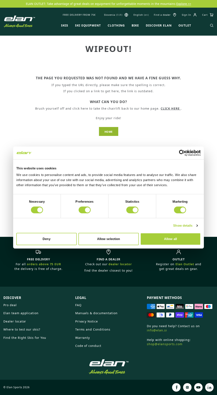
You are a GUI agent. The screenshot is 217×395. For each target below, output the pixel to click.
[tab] (36, 296)
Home (108, 132)
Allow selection (108, 239)
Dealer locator (14, 321)
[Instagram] (187, 387)
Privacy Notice (86, 321)
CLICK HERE (171, 108)
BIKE (135, 25)
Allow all (170, 239)
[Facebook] (176, 387)
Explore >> (183, 4)
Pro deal (10, 305)
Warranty (82, 338)
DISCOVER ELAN (159, 25)
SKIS (64, 25)
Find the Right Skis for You (24, 338)
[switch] (85, 210)
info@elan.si (157, 330)
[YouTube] (198, 387)
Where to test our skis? (21, 329)
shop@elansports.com (164, 344)
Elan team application (21, 313)
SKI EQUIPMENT (88, 25)
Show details (182, 225)
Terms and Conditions (92, 329)
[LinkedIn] (209, 387)
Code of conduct (88, 346)
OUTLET (184, 25)
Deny (46, 239)
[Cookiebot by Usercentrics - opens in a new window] (182, 153)
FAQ (78, 305)
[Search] (212, 25)
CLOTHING (116, 25)
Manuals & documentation (96, 313)
